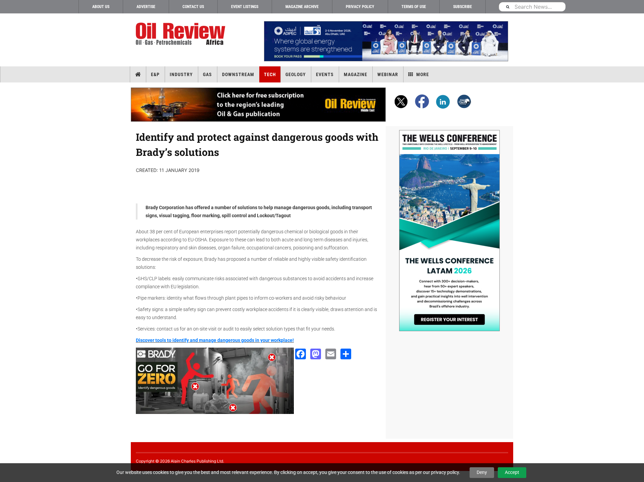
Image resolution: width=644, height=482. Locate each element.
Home (138, 74)
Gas (207, 74)
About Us (100, 6)
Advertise (146, 6)
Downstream (238, 74)
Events (325, 74)
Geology (295, 74)
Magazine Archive (302, 6)
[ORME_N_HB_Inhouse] (258, 104)
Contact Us (193, 6)
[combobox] (532, 6)
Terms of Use (413, 6)
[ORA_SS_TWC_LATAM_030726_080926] (449, 230)
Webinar (387, 74)
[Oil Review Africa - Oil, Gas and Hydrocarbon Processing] (182, 34)
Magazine (355, 74)
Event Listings (244, 6)
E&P (155, 74)
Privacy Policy (360, 6)
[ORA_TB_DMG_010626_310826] (385, 41)
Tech (270, 74)
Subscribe (462, 6)
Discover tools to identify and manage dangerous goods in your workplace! (215, 340)
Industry (181, 74)
